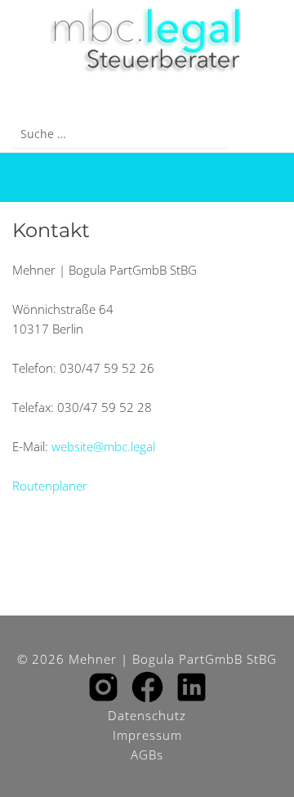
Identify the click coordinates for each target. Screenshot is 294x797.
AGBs (147, 754)
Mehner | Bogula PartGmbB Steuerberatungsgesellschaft (147, 41)
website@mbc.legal (103, 446)
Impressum (147, 735)
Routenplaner (49, 485)
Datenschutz (147, 715)
